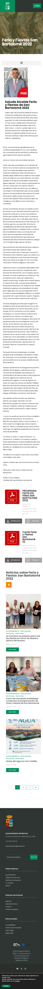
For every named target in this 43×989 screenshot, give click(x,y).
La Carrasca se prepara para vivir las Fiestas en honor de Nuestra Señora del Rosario (23, 638)
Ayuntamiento (13, 631)
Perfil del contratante (13, 880)
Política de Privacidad (13, 928)
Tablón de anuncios (13, 878)
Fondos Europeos (12, 909)
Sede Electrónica (12, 904)
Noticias (20, 633)
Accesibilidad (10, 925)
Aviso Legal (10, 930)
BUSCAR (34, 857)
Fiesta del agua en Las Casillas (21, 761)
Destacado (26, 631)
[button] (21, 62)
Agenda (8, 901)
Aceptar (6, 986)
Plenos (8, 886)
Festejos (10, 633)
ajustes (17, 981)
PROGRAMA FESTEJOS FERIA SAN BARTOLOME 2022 (29, 495)
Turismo (8, 907)
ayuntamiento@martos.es (15, 846)
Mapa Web (9, 933)
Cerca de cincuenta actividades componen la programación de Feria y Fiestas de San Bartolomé (22, 700)
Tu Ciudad (9, 883)
